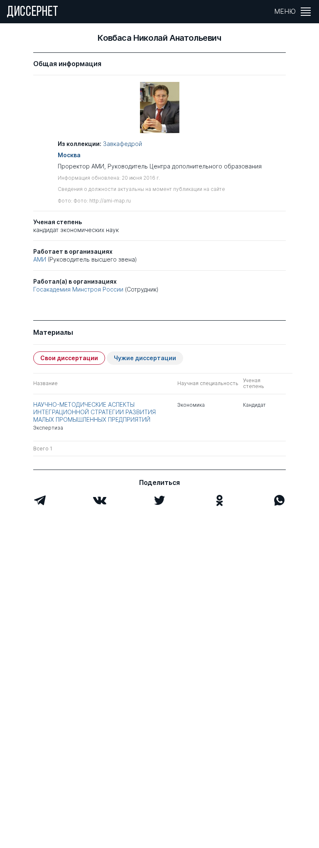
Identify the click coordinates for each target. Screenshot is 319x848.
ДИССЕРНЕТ (33, 12)
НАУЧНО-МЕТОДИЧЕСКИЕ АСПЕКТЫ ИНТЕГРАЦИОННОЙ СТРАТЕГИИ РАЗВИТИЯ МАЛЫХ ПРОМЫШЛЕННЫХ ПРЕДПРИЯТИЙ (94, 412)
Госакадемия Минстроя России (78, 289)
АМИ (39, 259)
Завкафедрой (122, 143)
